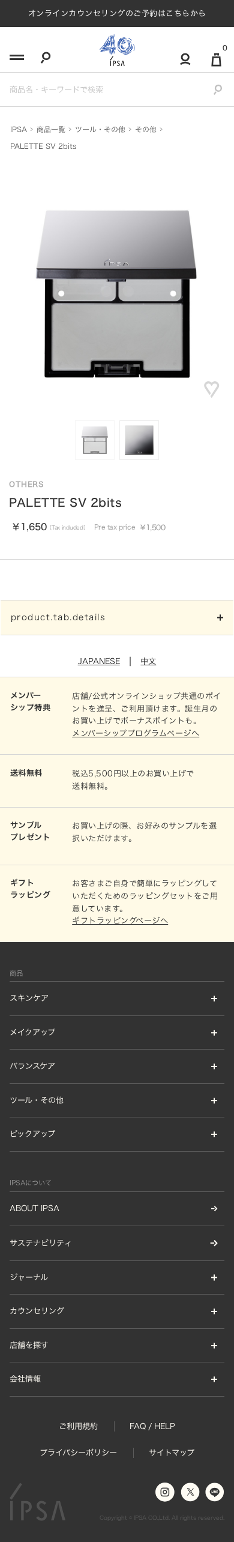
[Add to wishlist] (212, 389)
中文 (148, 661)
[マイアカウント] (185, 64)
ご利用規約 (78, 1426)
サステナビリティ (41, 1243)
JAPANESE (99, 661)
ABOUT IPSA (34, 1208)
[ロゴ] (117, 49)
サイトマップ (171, 1452)
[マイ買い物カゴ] (216, 64)
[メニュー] (15, 61)
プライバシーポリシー (78, 1452)
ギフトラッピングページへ (120, 920)
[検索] (45, 60)
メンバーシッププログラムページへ (135, 733)
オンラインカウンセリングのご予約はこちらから (117, 13)
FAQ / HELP (152, 1426)
